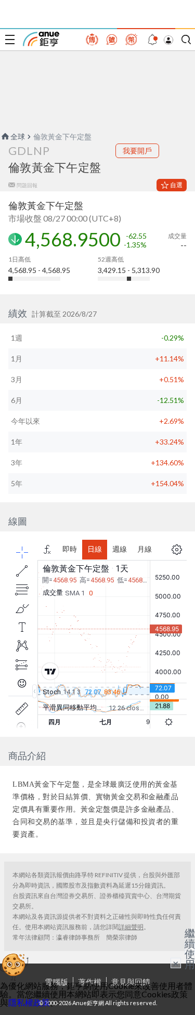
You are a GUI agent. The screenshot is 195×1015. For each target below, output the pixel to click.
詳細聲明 (131, 927)
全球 (17, 136)
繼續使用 (190, 948)
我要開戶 (137, 150)
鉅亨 (41, 39)
